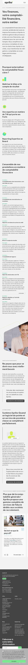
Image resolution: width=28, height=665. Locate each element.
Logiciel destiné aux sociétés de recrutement (6, 600)
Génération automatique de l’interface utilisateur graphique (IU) (20, 632)
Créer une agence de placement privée (7, 627)
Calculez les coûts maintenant (15, 400)
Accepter (14, 661)
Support (4, 611)
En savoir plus (17, 554)
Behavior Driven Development (18, 626)
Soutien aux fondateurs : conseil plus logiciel (6, 606)
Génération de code (19, 629)
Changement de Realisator (5, 617)
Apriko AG (4, 572)
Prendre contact (18, 598)
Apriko (3, 7)
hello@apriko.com (6, 585)
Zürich (4, 578)
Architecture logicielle (19, 624)
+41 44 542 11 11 (5, 583)
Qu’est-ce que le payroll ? (5, 630)
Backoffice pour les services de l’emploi (7, 603)
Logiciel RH (4, 632)
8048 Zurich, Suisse (6, 582)
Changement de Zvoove (5, 614)
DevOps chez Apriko (19, 635)
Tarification (4, 609)
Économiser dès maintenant (14, 482)
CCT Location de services (6, 625)
